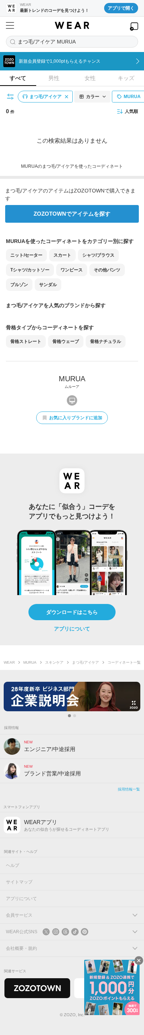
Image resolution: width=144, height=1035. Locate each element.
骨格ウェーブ (65, 341)
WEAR (9, 662)
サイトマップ (19, 882)
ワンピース (72, 269)
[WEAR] (72, 25)
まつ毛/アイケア (85, 662)
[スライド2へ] (74, 715)
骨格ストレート (25, 341)
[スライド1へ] (69, 715)
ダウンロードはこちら (72, 612)
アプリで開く (121, 8)
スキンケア (54, 662)
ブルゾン (19, 284)
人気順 (131, 111)
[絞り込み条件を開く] (11, 96)
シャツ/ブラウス (98, 255)
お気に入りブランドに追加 (75, 417)
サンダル (48, 284)
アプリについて (72, 628)
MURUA (30, 662)
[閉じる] (139, 960)
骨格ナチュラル (105, 341)
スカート (62, 255)
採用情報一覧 (129, 789)
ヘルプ (12, 865)
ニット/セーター (26, 255)
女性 (90, 78)
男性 (53, 78)
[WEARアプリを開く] (134, 26)
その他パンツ (107, 269)
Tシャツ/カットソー (29, 269)
